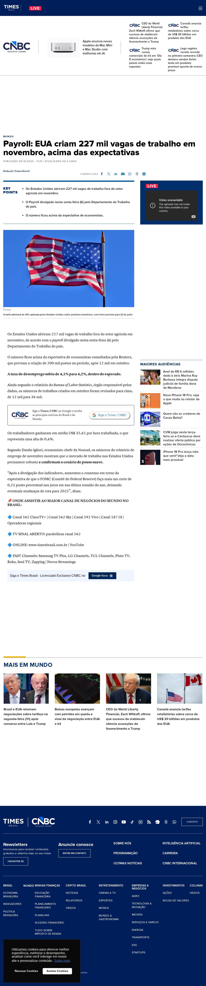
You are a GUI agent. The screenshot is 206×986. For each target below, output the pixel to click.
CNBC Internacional (180, 863)
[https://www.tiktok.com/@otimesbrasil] (132, 822)
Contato (192, 821)
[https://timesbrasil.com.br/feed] (149, 822)
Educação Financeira (42, 894)
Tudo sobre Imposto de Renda (48, 932)
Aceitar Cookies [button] (57, 970)
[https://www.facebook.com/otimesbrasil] (90, 822)
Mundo (8, 136)
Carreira (170, 853)
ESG (134, 945)
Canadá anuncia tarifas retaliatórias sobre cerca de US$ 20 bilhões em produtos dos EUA (178, 716)
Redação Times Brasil (16, 171)
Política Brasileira (10, 913)
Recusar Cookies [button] (26, 970)
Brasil (7, 885)
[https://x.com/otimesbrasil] (98, 822)
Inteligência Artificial (182, 843)
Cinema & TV (107, 893)
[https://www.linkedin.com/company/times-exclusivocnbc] (107, 822)
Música (104, 908)
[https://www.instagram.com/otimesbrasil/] (115, 822)
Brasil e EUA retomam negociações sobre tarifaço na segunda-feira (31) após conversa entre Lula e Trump (26, 716)
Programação (125, 853)
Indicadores (12, 904)
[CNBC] (16, 47)
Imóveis (137, 914)
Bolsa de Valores (176, 900)
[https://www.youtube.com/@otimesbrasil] (124, 822)
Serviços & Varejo (145, 922)
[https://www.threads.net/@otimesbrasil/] (166, 822)
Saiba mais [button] (62, 960)
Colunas (196, 885)
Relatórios (74, 900)
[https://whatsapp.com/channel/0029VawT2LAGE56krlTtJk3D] (174, 822)
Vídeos (71, 908)
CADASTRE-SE (16, 861)
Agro (135, 896)
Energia (137, 930)
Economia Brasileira (10, 894)
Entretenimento (111, 885)
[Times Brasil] (12, 8)
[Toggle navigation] (200, 8)
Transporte (140, 937)
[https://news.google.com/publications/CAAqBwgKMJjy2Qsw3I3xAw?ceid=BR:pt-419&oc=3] (157, 822)
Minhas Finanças (47, 885)
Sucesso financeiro (49, 922)
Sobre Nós (122, 843)
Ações (167, 893)
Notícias (72, 893)
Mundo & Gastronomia (109, 917)
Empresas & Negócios (140, 887)
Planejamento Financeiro (45, 905)
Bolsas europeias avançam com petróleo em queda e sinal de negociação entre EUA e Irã (77, 716)
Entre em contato (74, 853)
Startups (138, 952)
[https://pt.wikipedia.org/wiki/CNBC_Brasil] (140, 822)
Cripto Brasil (76, 885)
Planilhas (42, 915)
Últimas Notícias (127, 863)
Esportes (105, 900)
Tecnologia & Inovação (142, 905)
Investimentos (173, 885)
